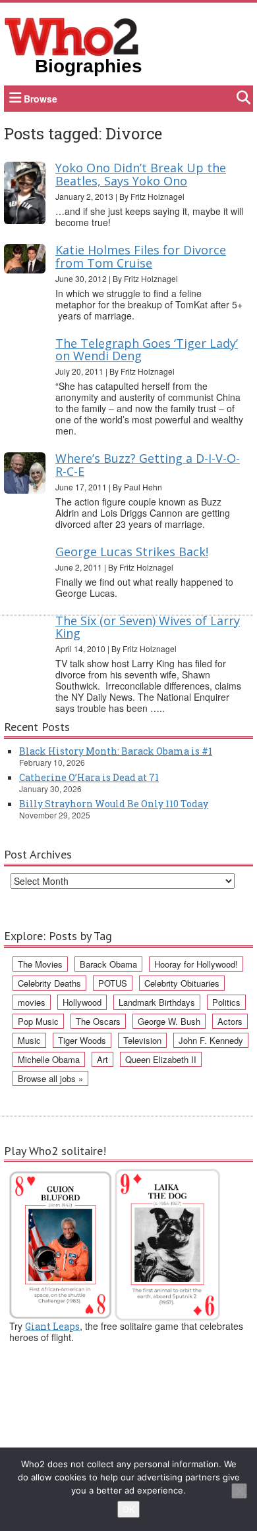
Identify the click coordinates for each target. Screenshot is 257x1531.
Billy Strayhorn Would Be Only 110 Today (113, 803)
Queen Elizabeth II (160, 1059)
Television (142, 1040)
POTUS (112, 983)
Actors (230, 1021)
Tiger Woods (82, 1040)
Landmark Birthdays (157, 1002)
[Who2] (72, 35)
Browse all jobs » (50, 1078)
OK (128, 1509)
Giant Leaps (52, 1326)
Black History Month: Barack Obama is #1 (115, 751)
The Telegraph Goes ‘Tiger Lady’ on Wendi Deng (146, 349)
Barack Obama (108, 964)
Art (102, 1059)
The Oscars (98, 1021)
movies (31, 1002)
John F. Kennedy (211, 1040)
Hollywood (82, 1002)
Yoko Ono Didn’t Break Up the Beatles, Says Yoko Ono (140, 174)
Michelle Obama (49, 1059)
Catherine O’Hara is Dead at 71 (89, 777)
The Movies (40, 964)
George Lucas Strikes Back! (131, 551)
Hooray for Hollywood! (196, 964)
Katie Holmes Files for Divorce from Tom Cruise (140, 256)
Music (29, 1040)
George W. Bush (169, 1021)
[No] (239, 1491)
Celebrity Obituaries (181, 983)
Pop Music (38, 1021)
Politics (226, 1002)
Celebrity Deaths (49, 983)
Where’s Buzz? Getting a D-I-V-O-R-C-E (147, 464)
